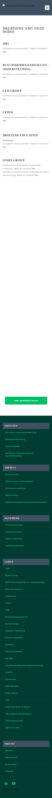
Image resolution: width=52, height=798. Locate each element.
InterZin (9, 672)
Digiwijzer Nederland (15, 631)
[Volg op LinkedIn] (6, 783)
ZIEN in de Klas (12, 728)
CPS (7, 610)
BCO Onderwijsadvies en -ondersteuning (24, 582)
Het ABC (9, 658)
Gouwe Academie (13, 651)
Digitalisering (11, 495)
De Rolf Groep (12, 624)
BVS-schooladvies (14, 589)
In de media (10, 764)
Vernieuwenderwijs (14, 721)
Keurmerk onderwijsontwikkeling (20, 432)
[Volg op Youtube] (13, 783)
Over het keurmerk (14, 525)
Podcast (9, 771)
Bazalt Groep (11, 575)
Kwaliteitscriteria (13, 532)
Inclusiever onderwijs (15, 488)
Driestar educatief (13, 638)
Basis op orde (12, 474)
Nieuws (8, 750)
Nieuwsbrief (11, 757)
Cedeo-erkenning (13, 539)
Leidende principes (14, 546)
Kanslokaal (10, 679)
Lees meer (10, 269)
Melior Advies (11, 693)
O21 (7, 700)
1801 (7, 568)
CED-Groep (10, 596)
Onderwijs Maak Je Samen (17, 707)
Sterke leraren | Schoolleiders (19, 481)
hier (4, 52)
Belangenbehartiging (15, 439)
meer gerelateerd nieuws (26, 400)
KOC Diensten (12, 686)
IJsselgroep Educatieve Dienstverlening (24, 665)
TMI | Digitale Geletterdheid (18, 714)
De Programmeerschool (16, 617)
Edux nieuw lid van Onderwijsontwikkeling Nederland (22, 292)
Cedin (8, 603)
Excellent (9, 644)
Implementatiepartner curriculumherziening (25, 502)
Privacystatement (10, 789)
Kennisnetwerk (12, 446)
